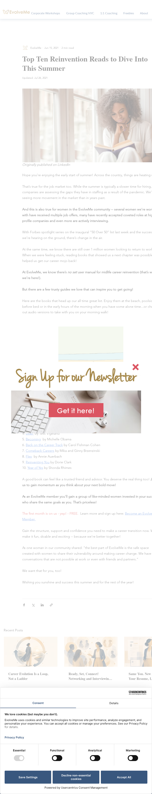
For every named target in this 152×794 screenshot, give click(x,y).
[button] (135, 367)
